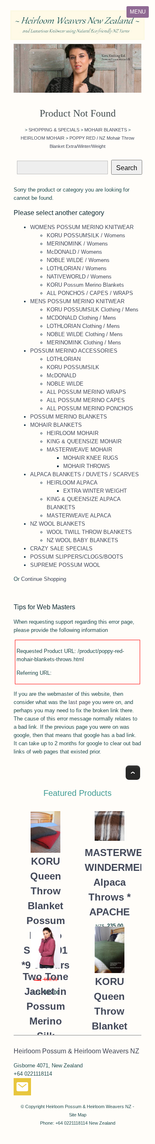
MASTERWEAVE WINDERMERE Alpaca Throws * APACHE (109, 882)
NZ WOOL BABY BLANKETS (82, 540)
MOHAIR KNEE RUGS (90, 458)
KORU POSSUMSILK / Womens (86, 235)
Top (133, 772)
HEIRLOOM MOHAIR (42, 138)
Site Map (77, 1114)
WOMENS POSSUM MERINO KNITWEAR (82, 227)
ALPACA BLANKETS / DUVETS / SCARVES (84, 474)
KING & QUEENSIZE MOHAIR (84, 441)
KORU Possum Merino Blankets (85, 285)
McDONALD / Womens (74, 252)
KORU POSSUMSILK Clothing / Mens (92, 309)
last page (80, 702)
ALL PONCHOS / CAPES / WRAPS (90, 293)
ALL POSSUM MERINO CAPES (86, 400)
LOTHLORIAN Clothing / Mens (83, 326)
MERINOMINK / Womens (77, 244)
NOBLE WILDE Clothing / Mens (85, 334)
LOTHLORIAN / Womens (77, 268)
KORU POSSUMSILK (73, 367)
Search (126, 167)
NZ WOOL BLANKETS (57, 524)
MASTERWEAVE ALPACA (79, 515)
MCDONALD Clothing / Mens (81, 318)
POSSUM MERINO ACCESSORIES (73, 351)
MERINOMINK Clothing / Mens (84, 342)
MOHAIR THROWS (86, 466)
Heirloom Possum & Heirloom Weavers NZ (88, 1106)
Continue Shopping (43, 579)
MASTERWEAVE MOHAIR (79, 450)
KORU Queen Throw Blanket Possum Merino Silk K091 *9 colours (45, 913)
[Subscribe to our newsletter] (22, 1089)
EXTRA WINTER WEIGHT (95, 491)
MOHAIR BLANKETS (105, 129)
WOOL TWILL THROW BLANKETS (89, 532)
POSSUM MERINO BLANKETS (68, 417)
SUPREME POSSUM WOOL (65, 565)
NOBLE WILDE (65, 384)
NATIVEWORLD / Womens (79, 277)
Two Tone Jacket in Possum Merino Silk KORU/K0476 (45, 1013)
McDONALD (61, 375)
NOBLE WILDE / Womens (78, 260)
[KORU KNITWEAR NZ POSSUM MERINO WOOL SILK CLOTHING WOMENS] (77, 68)
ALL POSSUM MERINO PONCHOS (90, 408)
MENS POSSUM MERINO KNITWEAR (77, 301)
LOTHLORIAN (64, 359)
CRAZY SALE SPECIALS (61, 548)
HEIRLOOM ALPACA (72, 483)
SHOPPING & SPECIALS (54, 129)
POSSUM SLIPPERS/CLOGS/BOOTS (76, 557)
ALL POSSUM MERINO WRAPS (86, 392)
